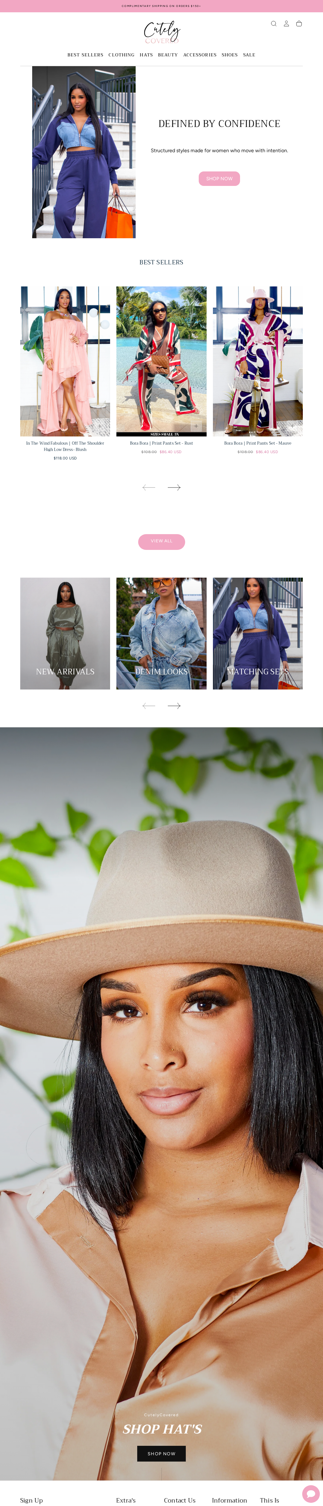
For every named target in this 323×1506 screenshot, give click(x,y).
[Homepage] (161, 33)
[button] (274, 23)
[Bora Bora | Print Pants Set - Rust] (161, 361)
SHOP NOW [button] (161, 1454)
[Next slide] (174, 487)
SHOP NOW (219, 179)
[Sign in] (286, 23)
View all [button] (162, 541)
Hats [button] (146, 55)
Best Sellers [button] (85, 55)
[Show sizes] (99, 426)
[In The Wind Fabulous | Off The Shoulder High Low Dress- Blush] (65, 361)
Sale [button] (249, 55)
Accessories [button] (200, 55)
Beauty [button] (168, 55)
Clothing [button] (122, 55)
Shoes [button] (230, 55)
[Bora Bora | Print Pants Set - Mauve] (258, 361)
